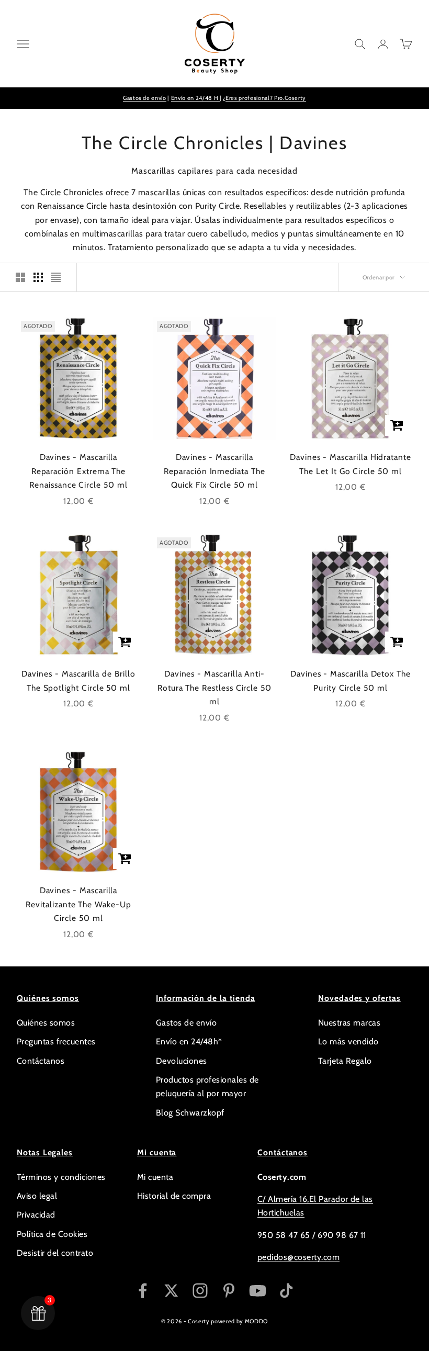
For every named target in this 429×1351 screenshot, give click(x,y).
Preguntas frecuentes (56, 1041)
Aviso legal (37, 1196)
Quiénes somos (46, 1023)
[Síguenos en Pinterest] (229, 1290)
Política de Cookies (52, 1234)
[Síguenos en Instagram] (200, 1290)
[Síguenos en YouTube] (258, 1290)
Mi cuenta (155, 1177)
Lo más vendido (348, 1041)
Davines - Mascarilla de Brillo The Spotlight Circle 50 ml (78, 681)
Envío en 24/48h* (189, 1041)
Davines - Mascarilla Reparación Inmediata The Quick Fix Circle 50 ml (214, 471)
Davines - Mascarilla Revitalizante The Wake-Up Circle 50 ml (78, 904)
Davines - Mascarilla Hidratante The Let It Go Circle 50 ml (350, 464)
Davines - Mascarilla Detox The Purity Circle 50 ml (350, 681)
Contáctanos (40, 1061)
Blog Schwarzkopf (190, 1113)
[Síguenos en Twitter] (171, 1290)
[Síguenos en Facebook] (142, 1290)
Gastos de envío (144, 98)
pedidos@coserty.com (298, 1257)
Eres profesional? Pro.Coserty (265, 98)
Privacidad (36, 1215)
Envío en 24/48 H (195, 98)
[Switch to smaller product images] (38, 277)
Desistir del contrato (55, 1253)
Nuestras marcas (349, 1023)
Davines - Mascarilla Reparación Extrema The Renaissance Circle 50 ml (78, 471)
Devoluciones (181, 1061)
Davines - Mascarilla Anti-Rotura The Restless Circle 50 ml (214, 687)
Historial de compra (174, 1196)
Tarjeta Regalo (345, 1061)
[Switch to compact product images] (56, 277)
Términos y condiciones (61, 1177)
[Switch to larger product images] (20, 277)
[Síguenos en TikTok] (286, 1290)
